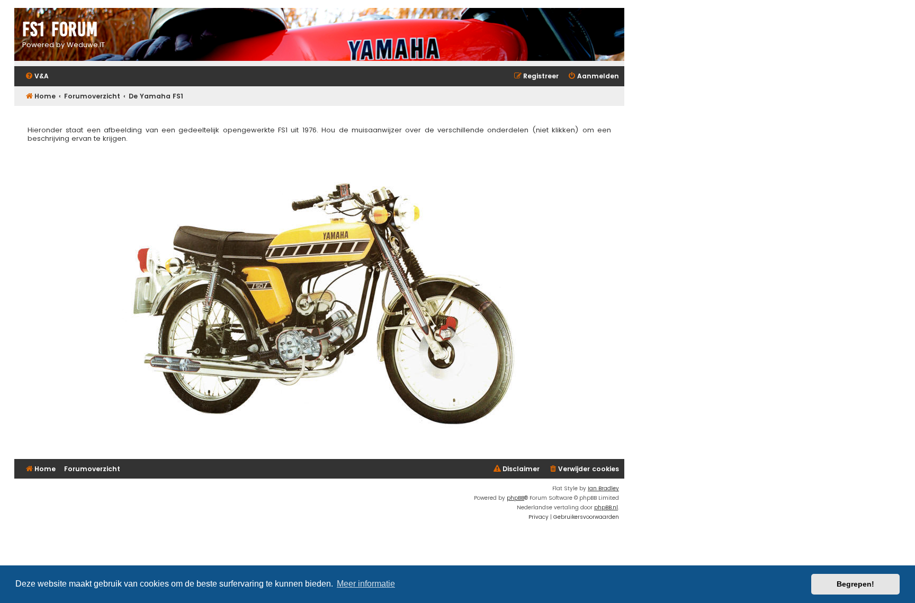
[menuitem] (37, 76)
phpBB (515, 498)
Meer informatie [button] (366, 583)
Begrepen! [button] (855, 584)
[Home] (319, 36)
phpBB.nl (606, 507)
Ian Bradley (603, 488)
